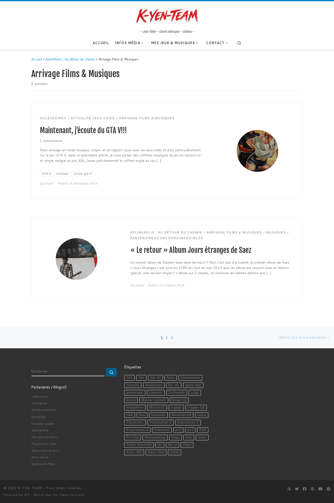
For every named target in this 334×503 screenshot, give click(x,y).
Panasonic (135, 422)
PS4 (202, 430)
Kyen (50, 183)
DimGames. (39, 403)
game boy (193, 385)
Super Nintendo (139, 444)
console (132, 385)
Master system (154, 400)
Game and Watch (43, 410)
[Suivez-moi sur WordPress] (312, 489)
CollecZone (39, 396)
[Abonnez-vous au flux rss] (289, 489)
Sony (202, 437)
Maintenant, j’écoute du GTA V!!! (83, 130)
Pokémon (161, 430)
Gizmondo (176, 392)
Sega (175, 437)
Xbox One (156, 452)
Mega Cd (179, 400)
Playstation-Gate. (44, 443)
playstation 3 (188, 422)
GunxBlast (38, 416)
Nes (142, 415)
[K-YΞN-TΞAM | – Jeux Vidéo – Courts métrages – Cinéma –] (167, 15)
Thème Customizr (72, 495)
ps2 (178, 430)
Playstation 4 (137, 430)
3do (129, 377)
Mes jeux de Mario (44, 437)
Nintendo (158, 415)
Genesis (156, 392)
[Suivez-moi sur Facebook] (304, 489)
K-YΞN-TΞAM (30, 488)
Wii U (172, 444)
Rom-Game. (40, 457)
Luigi (195, 392)
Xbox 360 (134, 452)
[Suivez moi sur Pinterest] (328, 489)
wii (160, 444)
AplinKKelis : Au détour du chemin (70, 59)
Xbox (187, 444)
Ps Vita (132, 437)
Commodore (190, 377)
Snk (189, 437)
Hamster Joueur (42, 423)
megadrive (134, 407)
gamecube (134, 392)
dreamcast (153, 385)
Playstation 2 (160, 422)
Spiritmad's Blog (43, 464)
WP (27, 495)
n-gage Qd (196, 407)
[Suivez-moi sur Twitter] (297, 489)
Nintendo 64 (181, 415)
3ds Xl (155, 377)
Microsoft (157, 407)
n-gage (176, 407)
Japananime (39, 430)
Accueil (36, 59)
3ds (141, 377)
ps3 (190, 430)
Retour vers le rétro (45, 450)
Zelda (174, 452)
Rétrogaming (155, 437)
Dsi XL (173, 385)
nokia (201, 415)
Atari (171, 377)
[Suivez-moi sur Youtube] (320, 489)
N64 (129, 415)
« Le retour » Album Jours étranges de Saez (190, 250)
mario (130, 400)
